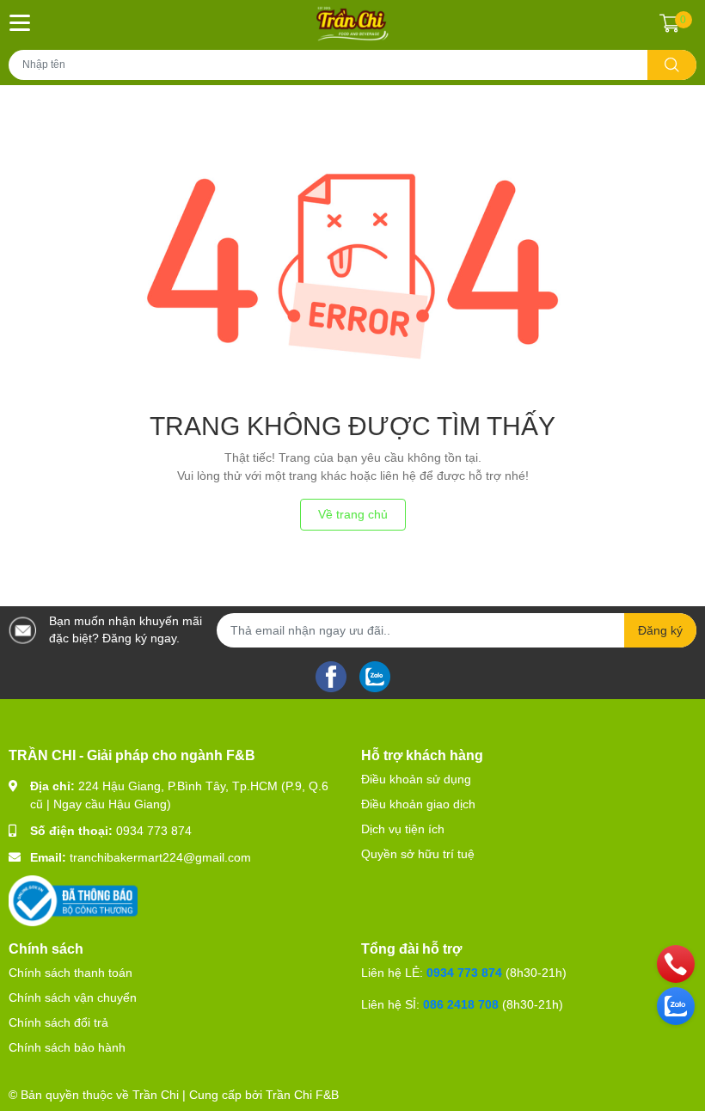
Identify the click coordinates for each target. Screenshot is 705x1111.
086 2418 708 (461, 1004)
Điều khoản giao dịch (418, 804)
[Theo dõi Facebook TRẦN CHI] (331, 675)
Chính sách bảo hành (67, 1047)
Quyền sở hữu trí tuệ (418, 854)
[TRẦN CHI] (353, 23)
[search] (671, 65)
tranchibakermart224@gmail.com (160, 857)
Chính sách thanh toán (70, 972)
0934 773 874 (154, 831)
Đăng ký (660, 630)
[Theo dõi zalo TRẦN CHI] (374, 675)
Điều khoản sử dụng (416, 779)
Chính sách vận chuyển (73, 997)
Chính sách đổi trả (58, 1022)
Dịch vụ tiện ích (402, 829)
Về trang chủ (353, 514)
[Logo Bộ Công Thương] (73, 900)
